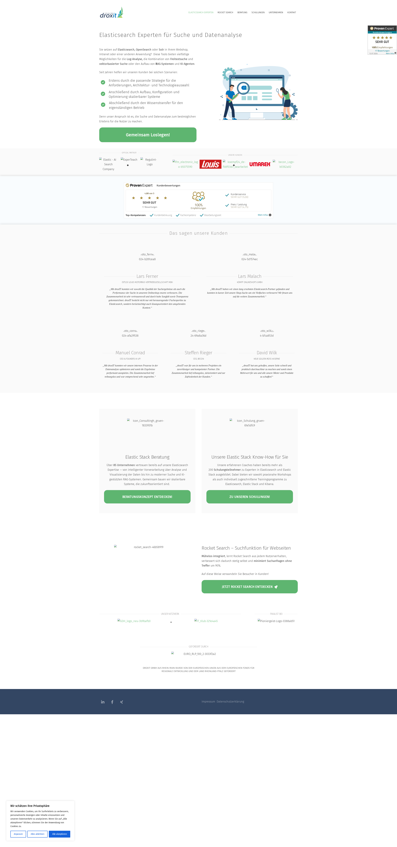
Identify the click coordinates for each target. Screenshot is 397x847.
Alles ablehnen (37, 834)
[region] (40, 821)
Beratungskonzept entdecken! (147, 497)
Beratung (242, 12)
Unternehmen (276, 12)
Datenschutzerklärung (230, 701)
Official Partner (129, 152)
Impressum (209, 701)
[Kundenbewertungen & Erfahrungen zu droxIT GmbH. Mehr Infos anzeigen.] (382, 52)
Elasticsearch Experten (200, 12)
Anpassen (18, 834)
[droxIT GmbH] (111, 16)
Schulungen (258, 12)
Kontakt (291, 12)
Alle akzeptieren (59, 834)
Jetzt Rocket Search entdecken (247, 587)
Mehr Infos (263, 215)
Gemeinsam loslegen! (148, 134)
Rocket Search (225, 12)
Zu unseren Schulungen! (250, 497)
